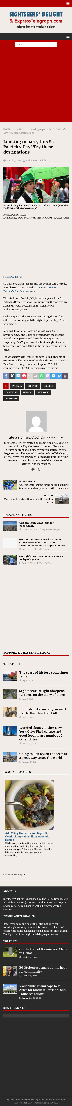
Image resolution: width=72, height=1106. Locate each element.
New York (43, 392)
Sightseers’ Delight (36, 160)
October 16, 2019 (29, 529)
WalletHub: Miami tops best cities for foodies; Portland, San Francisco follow (42, 990)
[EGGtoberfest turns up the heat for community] (10, 971)
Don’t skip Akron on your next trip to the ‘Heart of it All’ (42, 711)
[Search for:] (36, 44)
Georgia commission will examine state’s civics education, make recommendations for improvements (42, 542)
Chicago (33, 386)
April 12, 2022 (28, 563)
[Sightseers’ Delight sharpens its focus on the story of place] (10, 694)
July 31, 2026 (27, 680)
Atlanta (17, 386)
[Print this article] (36, 376)
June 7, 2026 (27, 699)
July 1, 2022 (27, 549)
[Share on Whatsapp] (42, 376)
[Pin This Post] (24, 376)
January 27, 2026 (30, 762)
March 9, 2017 (13, 160)
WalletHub (16, 277)
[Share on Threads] (65, 376)
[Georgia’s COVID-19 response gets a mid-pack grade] (10, 560)
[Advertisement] (36, 86)
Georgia (48, 386)
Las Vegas (11, 392)
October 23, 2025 (30, 957)
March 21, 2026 (29, 743)
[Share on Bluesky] (59, 376)
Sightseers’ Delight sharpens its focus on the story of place (42, 693)
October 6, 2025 (29, 975)
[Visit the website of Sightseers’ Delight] (32, 469)
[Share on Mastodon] (47, 376)
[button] (67, 3)
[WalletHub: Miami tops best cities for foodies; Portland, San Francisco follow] (10, 989)
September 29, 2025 (31, 998)
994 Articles (56, 437)
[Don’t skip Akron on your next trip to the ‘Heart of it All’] (10, 712)
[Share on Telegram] (53, 376)
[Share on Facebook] (6, 376)
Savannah (11, 398)
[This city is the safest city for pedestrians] (10, 526)
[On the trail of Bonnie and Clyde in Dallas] (10, 952)
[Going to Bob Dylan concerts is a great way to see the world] (10, 757)
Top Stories (12, 664)
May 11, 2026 (28, 717)
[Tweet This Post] (12, 376)
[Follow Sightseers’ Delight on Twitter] (38, 469)
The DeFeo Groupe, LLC (55, 899)
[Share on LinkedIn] (18, 376)
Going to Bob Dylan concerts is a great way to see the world (43, 756)
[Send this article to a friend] (30, 376)
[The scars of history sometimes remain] (10, 676)
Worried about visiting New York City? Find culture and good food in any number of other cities (40, 733)
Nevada (27, 392)
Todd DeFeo (43, 549)
